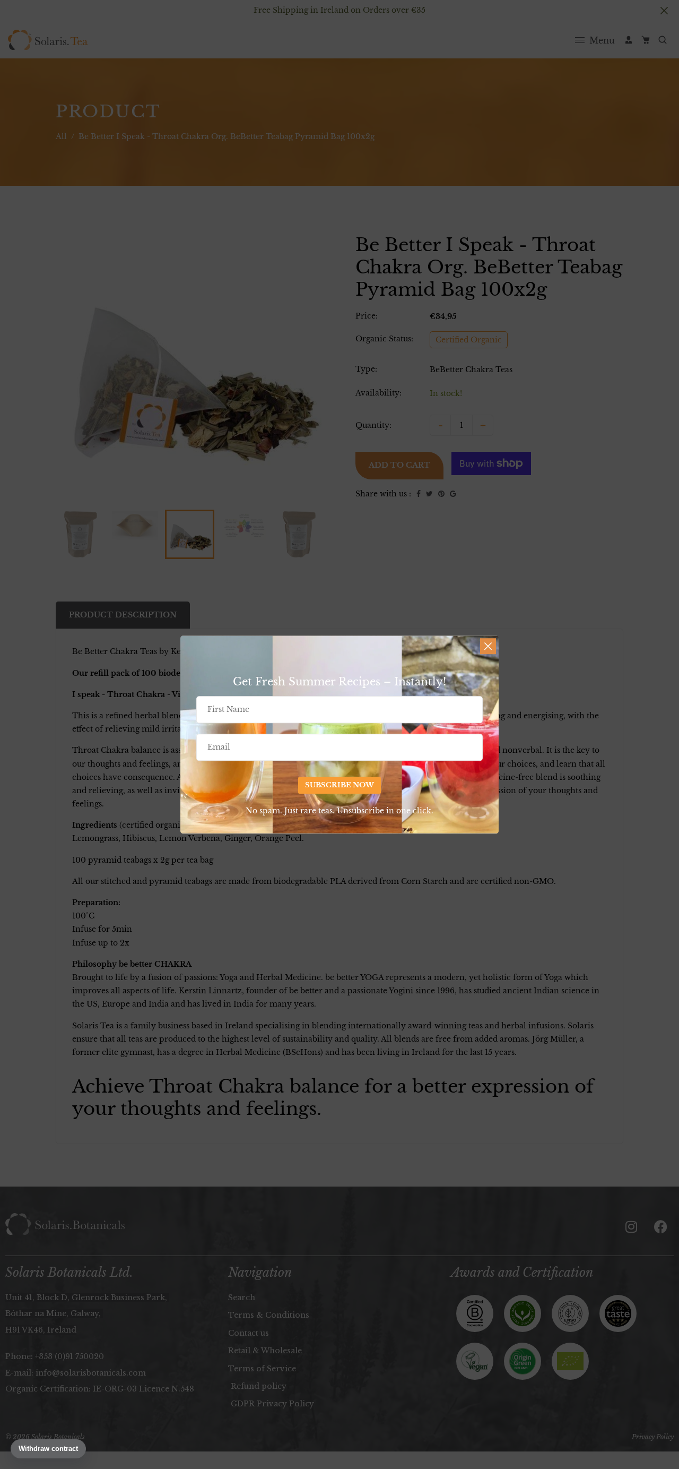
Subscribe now (339, 784)
